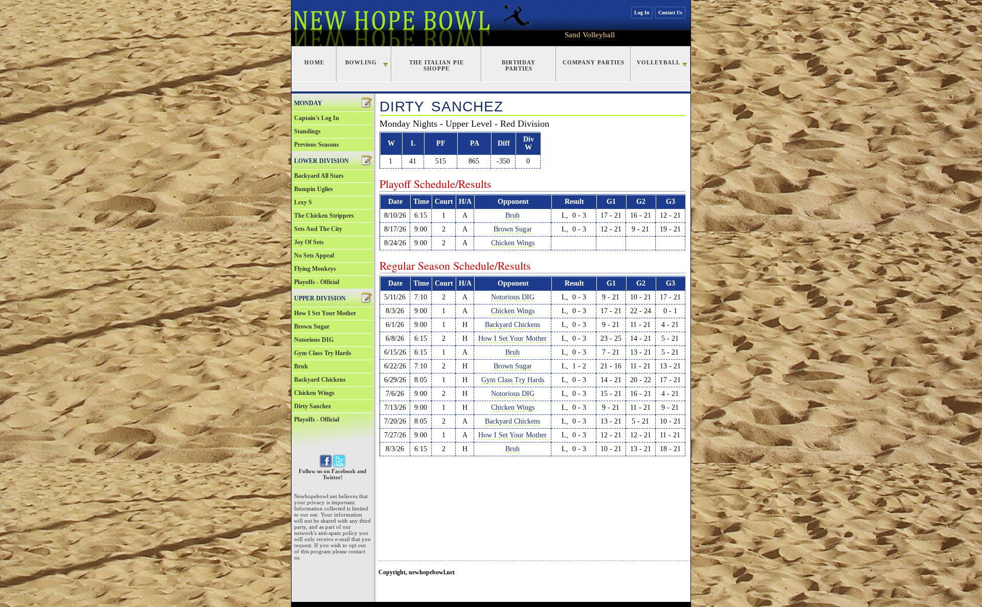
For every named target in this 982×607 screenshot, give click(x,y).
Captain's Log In (316, 118)
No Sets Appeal (314, 255)
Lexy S (303, 202)
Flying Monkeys (315, 268)
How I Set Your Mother (325, 313)
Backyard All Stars (319, 175)
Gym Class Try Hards (322, 353)
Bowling (361, 62)
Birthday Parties (518, 65)
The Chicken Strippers (324, 215)
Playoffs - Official (316, 282)
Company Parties (593, 62)
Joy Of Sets (309, 242)
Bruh (301, 366)
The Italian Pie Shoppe (436, 65)
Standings (307, 131)
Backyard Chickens (320, 379)
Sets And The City (318, 228)
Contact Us (670, 12)
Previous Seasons (316, 144)
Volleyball (658, 62)
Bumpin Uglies (313, 189)
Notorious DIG (313, 339)
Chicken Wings (314, 392)
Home (314, 62)
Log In (642, 12)
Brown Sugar (311, 326)
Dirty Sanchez (312, 406)
